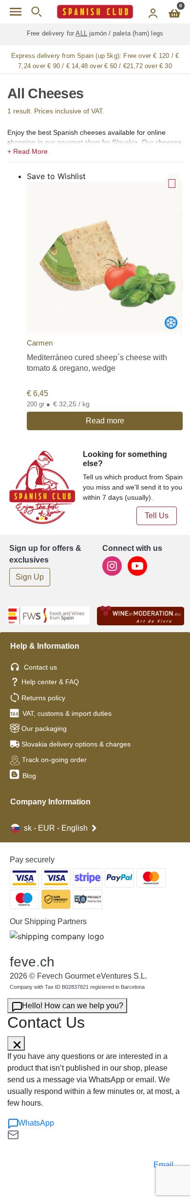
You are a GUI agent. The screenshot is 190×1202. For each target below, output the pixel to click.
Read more (105, 421)
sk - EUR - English (56, 828)
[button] (95, 150)
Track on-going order (54, 760)
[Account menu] (153, 11)
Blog (28, 776)
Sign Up (30, 577)
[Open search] (36, 11)
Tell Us (157, 515)
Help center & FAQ (50, 682)
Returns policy (43, 698)
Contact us (40, 667)
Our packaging (44, 728)
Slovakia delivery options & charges (76, 744)
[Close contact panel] (16, 1043)
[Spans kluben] (95, 11)
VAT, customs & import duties (67, 713)
